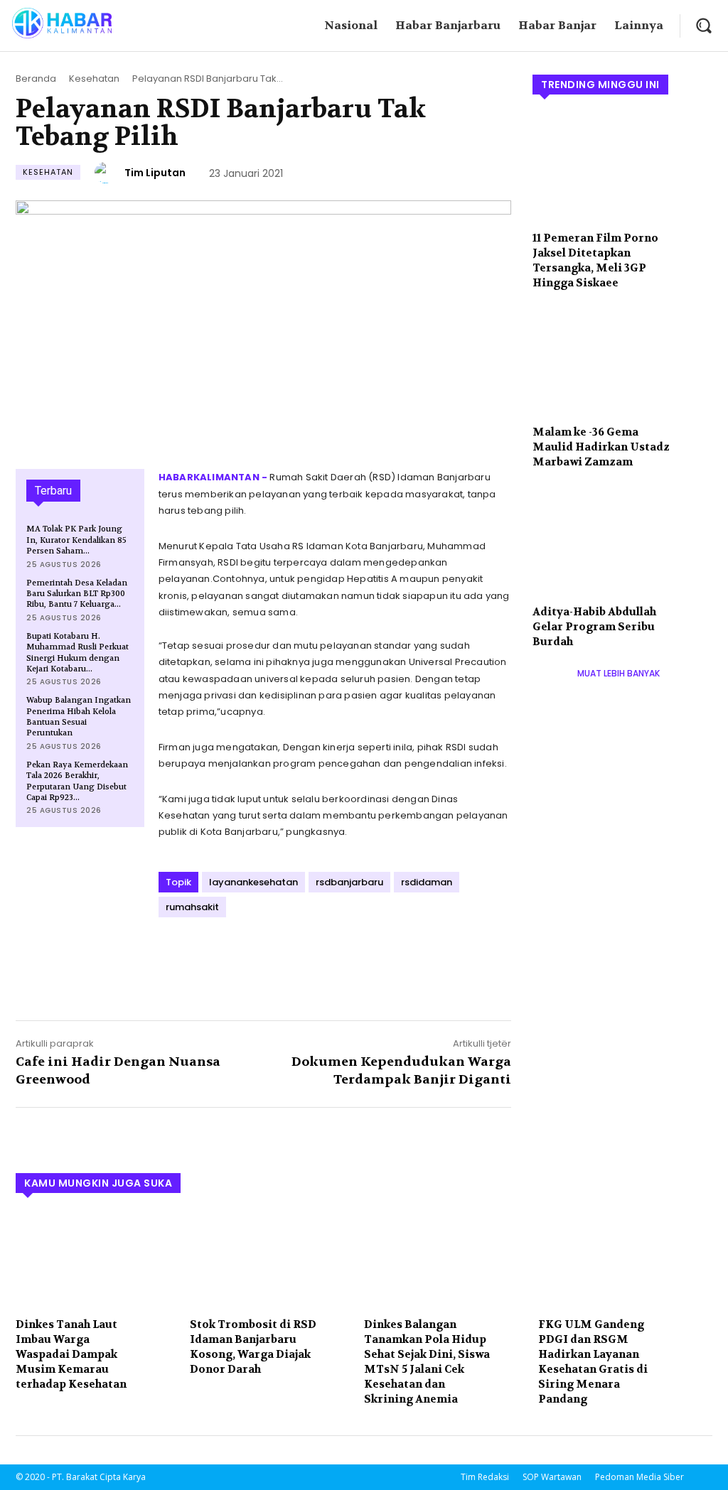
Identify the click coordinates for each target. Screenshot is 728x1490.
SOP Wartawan (552, 1477)
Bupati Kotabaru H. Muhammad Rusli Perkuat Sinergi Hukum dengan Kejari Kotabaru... (77, 652)
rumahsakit (192, 907)
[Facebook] (173, 955)
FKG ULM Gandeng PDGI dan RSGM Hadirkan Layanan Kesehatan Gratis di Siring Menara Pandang (593, 1361)
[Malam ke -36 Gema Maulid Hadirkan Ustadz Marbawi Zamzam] (622, 362)
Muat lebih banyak (618, 673)
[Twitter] (205, 955)
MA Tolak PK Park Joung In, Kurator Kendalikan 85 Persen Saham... (76, 540)
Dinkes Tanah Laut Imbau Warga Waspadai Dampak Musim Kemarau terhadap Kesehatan (71, 1354)
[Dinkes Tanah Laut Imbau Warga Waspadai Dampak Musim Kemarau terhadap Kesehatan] (96, 1260)
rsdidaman (426, 882)
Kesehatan (94, 78)
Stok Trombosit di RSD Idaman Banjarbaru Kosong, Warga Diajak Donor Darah (253, 1346)
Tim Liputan (155, 173)
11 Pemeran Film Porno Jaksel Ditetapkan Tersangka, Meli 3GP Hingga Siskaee (595, 260)
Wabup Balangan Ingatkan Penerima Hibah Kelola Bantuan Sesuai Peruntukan (78, 716)
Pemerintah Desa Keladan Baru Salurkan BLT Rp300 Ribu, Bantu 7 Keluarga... (76, 594)
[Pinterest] (238, 955)
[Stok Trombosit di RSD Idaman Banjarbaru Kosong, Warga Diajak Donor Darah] (270, 1260)
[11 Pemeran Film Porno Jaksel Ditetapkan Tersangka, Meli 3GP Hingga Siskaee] (622, 168)
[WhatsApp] (271, 955)
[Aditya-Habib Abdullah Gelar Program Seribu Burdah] (622, 541)
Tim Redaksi (485, 1477)
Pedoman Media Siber (639, 1477)
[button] (703, 25)
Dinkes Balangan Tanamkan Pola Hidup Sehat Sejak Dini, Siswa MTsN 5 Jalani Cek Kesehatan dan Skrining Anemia (427, 1361)
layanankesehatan (253, 882)
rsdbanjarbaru (349, 882)
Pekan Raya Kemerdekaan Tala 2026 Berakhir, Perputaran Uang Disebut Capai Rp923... (77, 781)
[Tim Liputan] (107, 172)
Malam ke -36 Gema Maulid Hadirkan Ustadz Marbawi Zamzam (601, 447)
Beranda (36, 78)
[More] (304, 955)
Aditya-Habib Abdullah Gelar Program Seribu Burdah (594, 627)
